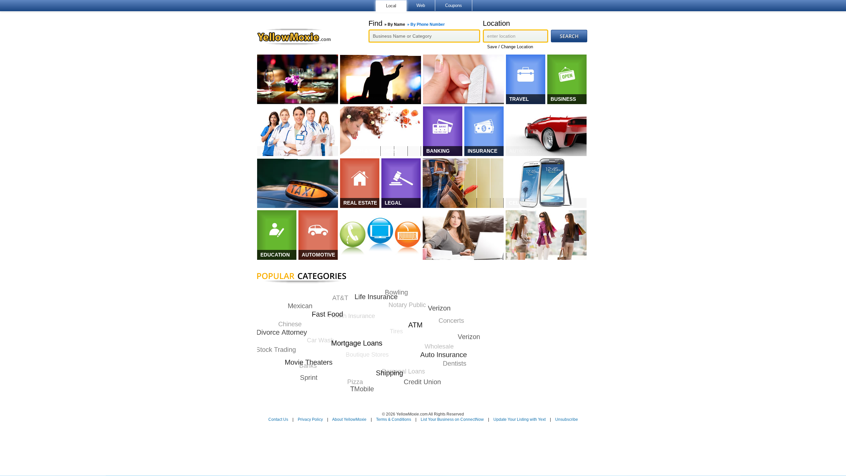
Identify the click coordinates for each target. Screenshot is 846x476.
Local (391, 5)
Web (420, 5)
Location (496, 23)
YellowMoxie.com (297, 36)
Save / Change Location (510, 46)
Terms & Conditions (393, 419)
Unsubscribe (566, 419)
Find (406, 23)
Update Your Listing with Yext (519, 419)
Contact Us (278, 419)
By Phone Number (427, 24)
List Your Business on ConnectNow (452, 419)
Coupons (453, 5)
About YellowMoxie (349, 419)
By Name (396, 24)
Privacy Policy (310, 419)
